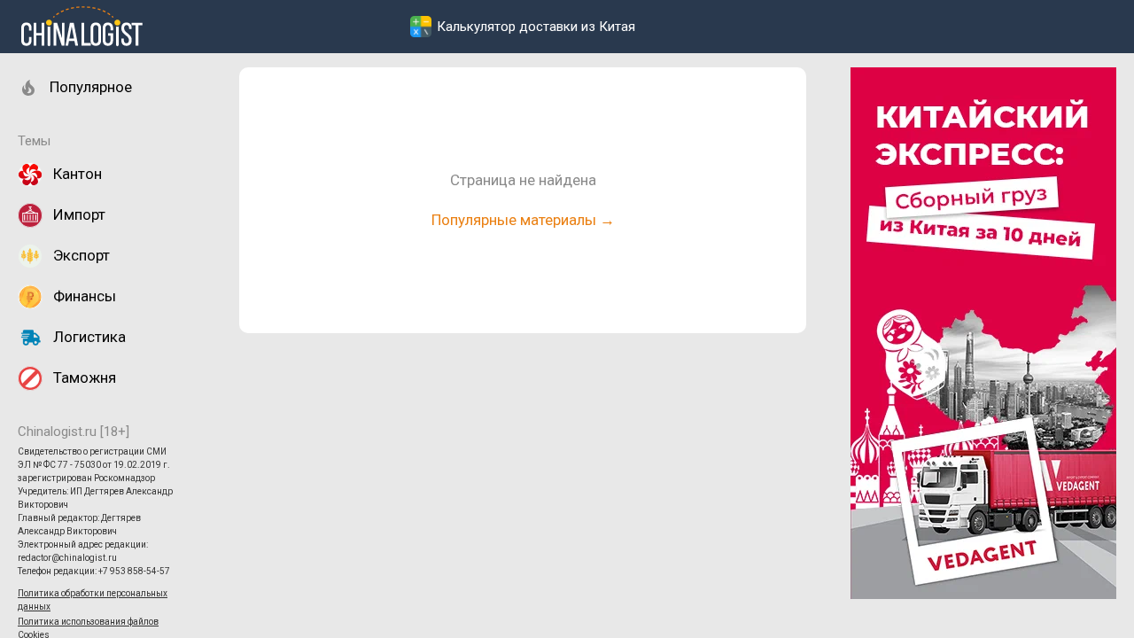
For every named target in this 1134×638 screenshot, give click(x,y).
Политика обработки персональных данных (92, 599)
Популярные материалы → (523, 220)
